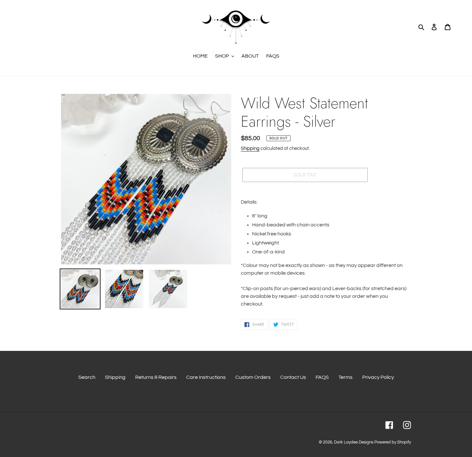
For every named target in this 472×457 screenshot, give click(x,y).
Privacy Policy (378, 377)
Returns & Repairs (156, 377)
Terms (345, 377)
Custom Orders (253, 377)
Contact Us (293, 377)
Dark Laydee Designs (353, 442)
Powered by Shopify (392, 442)
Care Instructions (206, 377)
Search (86, 377)
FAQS (322, 377)
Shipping (250, 148)
